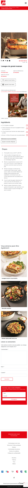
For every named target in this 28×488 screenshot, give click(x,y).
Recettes (6, 7)
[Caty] (12, 472)
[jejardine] (25, 472)
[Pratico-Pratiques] (2, 472)
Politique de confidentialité (14, 453)
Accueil (2, 7)
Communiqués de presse (14, 449)
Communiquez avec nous (14, 443)
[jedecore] (21, 472)
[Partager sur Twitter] (3, 60)
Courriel (3, 372)
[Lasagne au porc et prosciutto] (14, 264)
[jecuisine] (17, 472)
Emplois (14, 447)
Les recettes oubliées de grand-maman (10, 91)
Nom (2, 366)
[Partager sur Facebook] (1, 60)
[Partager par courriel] (9, 60)
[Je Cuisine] (3, 3)
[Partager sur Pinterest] (5, 60)
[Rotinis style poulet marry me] (14, 324)
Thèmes (14, 459)
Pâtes (17, 7)
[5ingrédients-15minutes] (7, 472)
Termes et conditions (14, 451)
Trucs (14, 461)
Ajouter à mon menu (9, 84)
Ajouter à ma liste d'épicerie (8, 141)
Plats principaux (12, 7)
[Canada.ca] (22, 483)
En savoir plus (14, 434)
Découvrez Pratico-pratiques (14, 445)
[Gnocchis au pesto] (14, 294)
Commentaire (4, 349)
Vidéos (14, 463)
